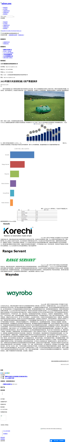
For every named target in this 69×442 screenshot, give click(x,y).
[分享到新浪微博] (4, 373)
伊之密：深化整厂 (7, 51)
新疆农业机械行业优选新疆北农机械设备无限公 (16, 376)
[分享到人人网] (7, 373)
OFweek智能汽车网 (9, 378)
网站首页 (5, 7)
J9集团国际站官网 (13, 35)
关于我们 (5, 9)
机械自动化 (6, 12)
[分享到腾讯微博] (5, 373)
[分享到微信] (8, 373)
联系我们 (5, 14)
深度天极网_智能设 (7, 57)
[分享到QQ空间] (2, 373)
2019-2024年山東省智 (8, 52)
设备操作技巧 (6, 10)
